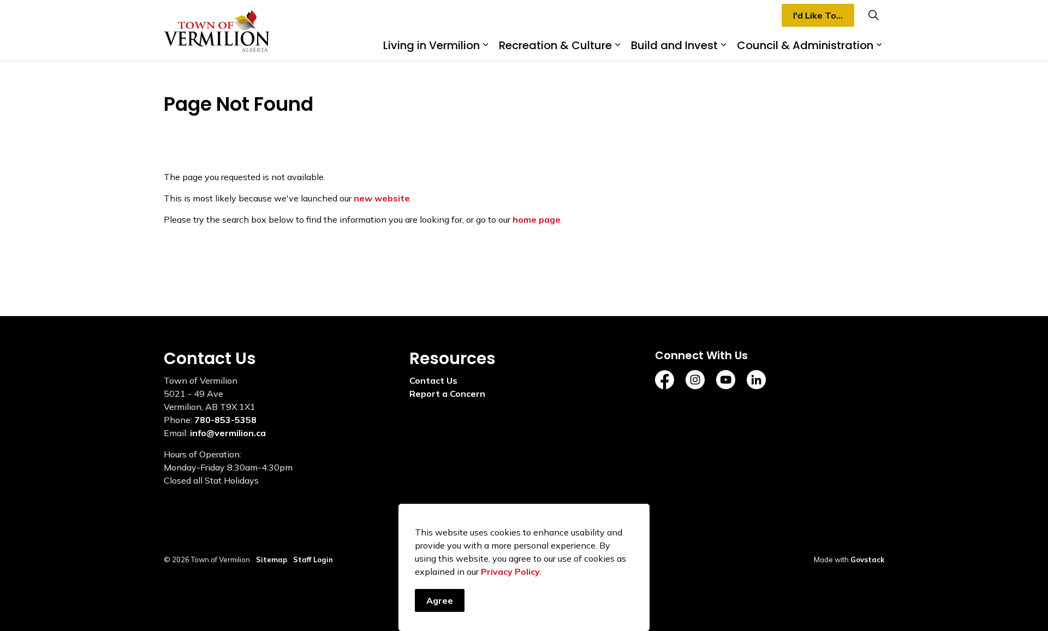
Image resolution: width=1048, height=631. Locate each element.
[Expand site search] (873, 15)
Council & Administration (805, 45)
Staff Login (313, 559)
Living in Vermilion (431, 45)
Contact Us (433, 380)
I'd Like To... (818, 15)
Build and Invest (674, 45)
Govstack (867, 559)
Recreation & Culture (555, 45)
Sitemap (271, 559)
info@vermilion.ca (228, 432)
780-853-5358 (225, 419)
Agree (439, 600)
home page (537, 219)
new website (382, 198)
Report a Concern (447, 393)
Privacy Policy (510, 571)
